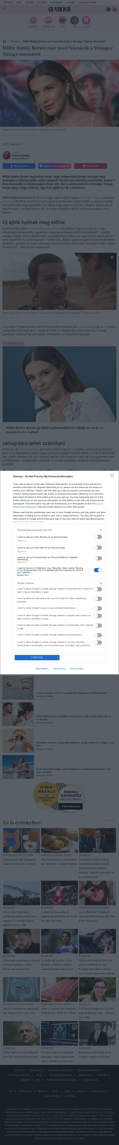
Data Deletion (42, 668)
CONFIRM (37, 657)
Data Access (59, 668)
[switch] (98, 537)
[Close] (113, 477)
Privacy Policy (77, 668)
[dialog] (59, 573)
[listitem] (59, 530)
